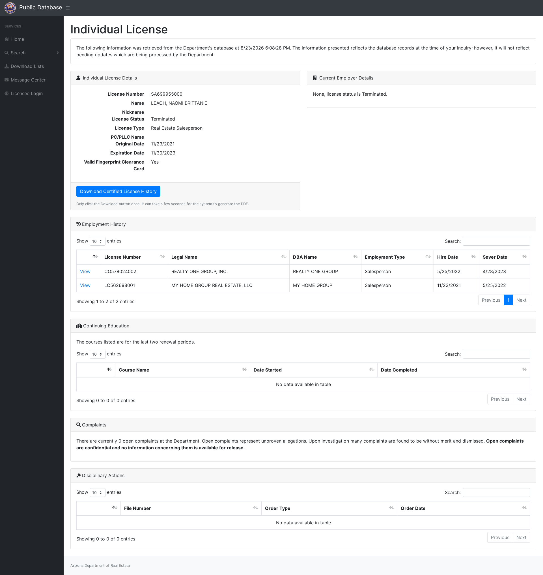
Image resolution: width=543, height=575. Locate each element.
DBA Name (305, 257)
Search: (453, 241)
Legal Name (184, 257)
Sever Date (495, 257)
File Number (137, 508)
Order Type (277, 508)
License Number (122, 257)
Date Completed (399, 370)
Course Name (134, 370)
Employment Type (385, 257)
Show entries (98, 241)
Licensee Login (27, 93)
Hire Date (447, 257)
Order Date (413, 508)
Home (17, 39)
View (85, 271)
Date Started (268, 370)
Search (18, 52)
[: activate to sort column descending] (89, 257)
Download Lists (27, 66)
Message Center (28, 80)
